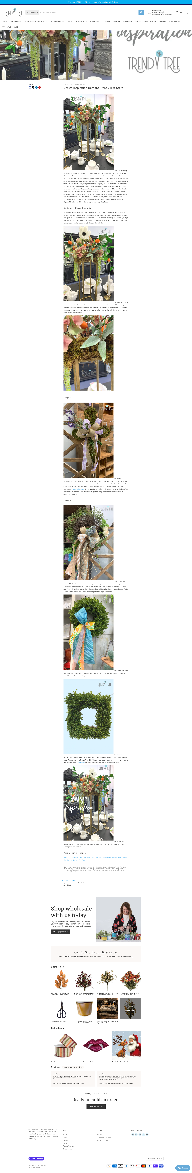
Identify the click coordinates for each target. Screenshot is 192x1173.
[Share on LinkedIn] (36, 87)
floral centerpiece (114, 870)
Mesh (107, 21)
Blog (16, 27)
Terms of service (68, 1146)
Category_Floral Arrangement (114, 869)
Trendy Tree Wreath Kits (77, 21)
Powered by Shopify (34, 1167)
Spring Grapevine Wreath (108, 857)
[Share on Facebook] (30, 87)
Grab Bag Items (175, 21)
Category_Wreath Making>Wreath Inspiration (78, 870)
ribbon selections (78, 489)
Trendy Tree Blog (102, 1140)
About (65, 1143)
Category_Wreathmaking (100, 870)
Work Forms (95, 21)
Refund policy (67, 1149)
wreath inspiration (72, 872)
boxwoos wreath (74, 867)
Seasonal (127, 21)
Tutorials (6, 27)
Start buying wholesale (60, 931)
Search (65, 1134)
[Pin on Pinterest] (39, 87)
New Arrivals (15, 21)
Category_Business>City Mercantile (91, 867)
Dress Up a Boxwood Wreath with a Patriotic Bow (81, 857)
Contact (65, 1140)
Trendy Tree (81, 762)
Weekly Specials (57, 21)
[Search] (141, 12)
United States (153, 1158)
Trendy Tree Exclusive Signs (36, 21)
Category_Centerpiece (97, 869)
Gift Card (162, 21)
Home (4, 21)
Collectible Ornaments (145, 21)
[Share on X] (33, 87)
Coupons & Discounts (104, 1137)
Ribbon (116, 21)
